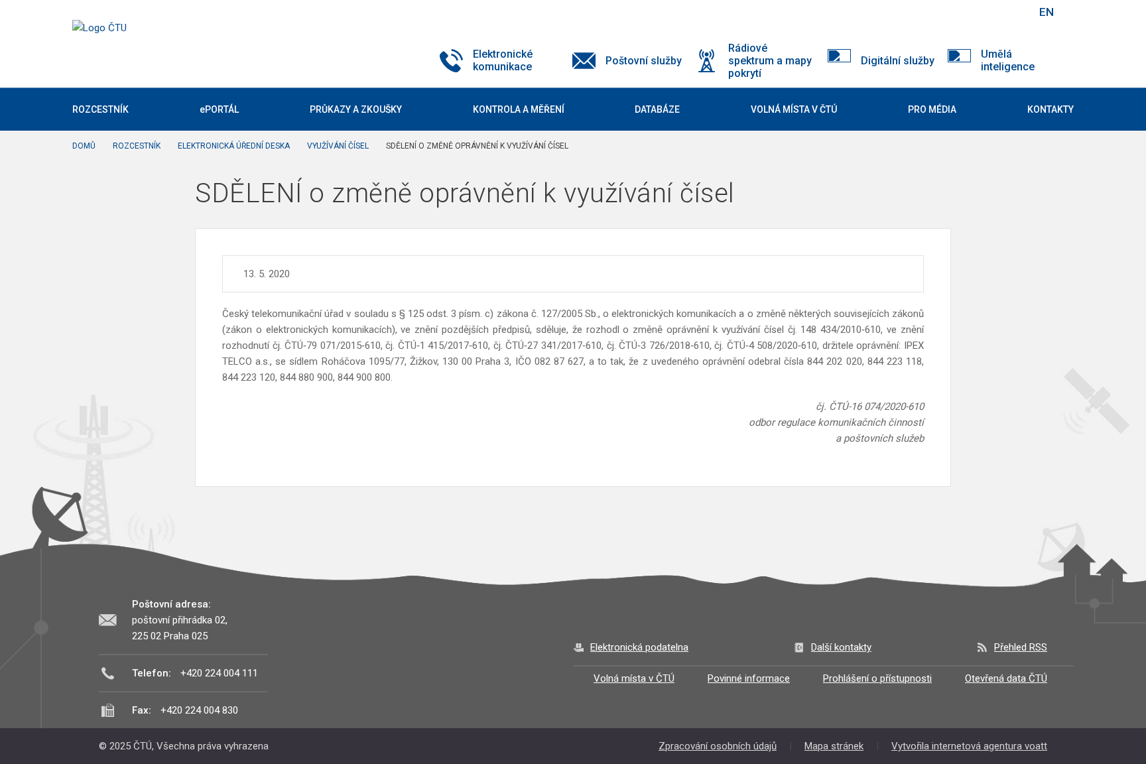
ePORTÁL (219, 109)
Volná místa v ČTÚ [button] (794, 109)
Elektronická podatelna (639, 647)
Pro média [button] (932, 109)
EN (1046, 12)
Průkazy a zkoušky (356, 109)
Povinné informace (749, 678)
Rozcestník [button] (100, 109)
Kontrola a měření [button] (518, 109)
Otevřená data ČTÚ (1006, 678)
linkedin (979, 12)
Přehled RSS (1020, 647)
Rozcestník (136, 146)
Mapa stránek (833, 746)
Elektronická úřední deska (234, 146)
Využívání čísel (338, 146)
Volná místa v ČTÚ (634, 678)
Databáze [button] (657, 109)
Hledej (1012, 12)
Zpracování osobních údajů (718, 746)
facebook (933, 12)
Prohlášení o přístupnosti (877, 678)
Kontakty (1050, 109)
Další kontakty (841, 647)
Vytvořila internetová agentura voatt (969, 746)
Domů (84, 146)
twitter (956, 12)
